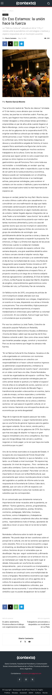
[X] (10, 43)
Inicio (4, 11)
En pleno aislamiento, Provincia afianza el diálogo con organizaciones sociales (13, 624)
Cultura (10, 11)
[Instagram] (26, 679)
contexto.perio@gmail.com (31, 673)
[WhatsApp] (16, 43)
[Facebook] (4, 43)
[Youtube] (30, 642)
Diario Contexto (10, 38)
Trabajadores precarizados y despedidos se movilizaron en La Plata (38, 624)
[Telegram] (21, 43)
